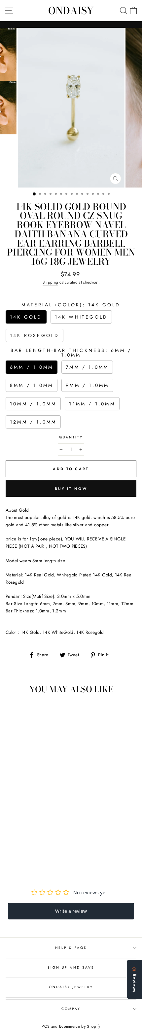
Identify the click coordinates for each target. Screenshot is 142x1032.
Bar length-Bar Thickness (71, 352)
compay (71, 1008)
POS (46, 1026)
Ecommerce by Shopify (79, 1026)
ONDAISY (71, 10)
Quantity (71, 437)
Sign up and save (71, 967)
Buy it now (71, 488)
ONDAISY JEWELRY (71, 986)
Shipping (50, 282)
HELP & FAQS (71, 947)
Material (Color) (70, 304)
